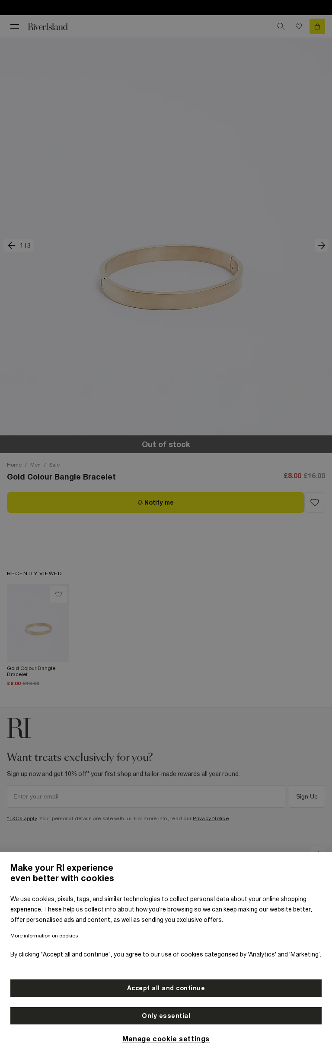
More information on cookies (44, 936)
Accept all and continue (166, 988)
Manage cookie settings (166, 1039)
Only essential (166, 1015)
